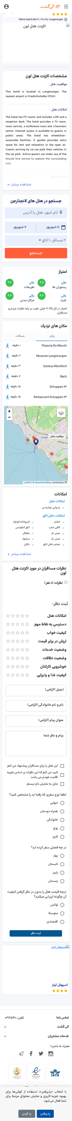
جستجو (36, 253)
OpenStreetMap (43, 482)
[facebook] (31, 1054)
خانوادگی (52, 820)
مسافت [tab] (20, 336)
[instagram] (51, 1054)
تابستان (53, 864)
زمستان (53, 881)
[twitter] (41, 1054)
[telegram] (21, 1054)
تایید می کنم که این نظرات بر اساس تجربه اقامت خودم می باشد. (32, 775)
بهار (55, 855)
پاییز (55, 872)
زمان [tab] (52, 336)
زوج (55, 828)
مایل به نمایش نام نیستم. (42, 784)
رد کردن (26, 1114)
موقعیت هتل (57, 436)
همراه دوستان (49, 811)
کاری (55, 836)
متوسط (53, 913)
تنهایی (54, 803)
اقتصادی (52, 921)
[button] (27, 439)
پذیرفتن (45, 1114)
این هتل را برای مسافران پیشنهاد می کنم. (32, 766)
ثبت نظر (36, 933)
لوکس (54, 905)
